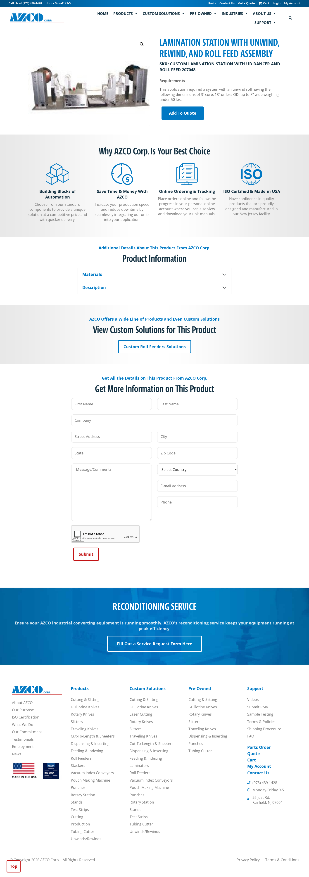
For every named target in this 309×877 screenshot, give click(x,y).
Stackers (78, 765)
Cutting (77, 816)
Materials (92, 274)
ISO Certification (25, 717)
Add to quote (182, 113)
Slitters (77, 721)
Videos (253, 699)
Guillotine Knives (85, 706)
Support (262, 22)
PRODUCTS (123, 13)
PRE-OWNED (201, 13)
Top (13, 866)
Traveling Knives (84, 728)
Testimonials (23, 739)
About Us (262, 13)
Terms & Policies (261, 721)
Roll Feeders (81, 758)
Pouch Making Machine (90, 780)
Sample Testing (260, 714)
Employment (23, 746)
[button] (142, 44)
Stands (77, 802)
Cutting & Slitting (85, 699)
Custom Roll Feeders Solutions (155, 346)
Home (102, 13)
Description (94, 287)
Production (80, 824)
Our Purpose (23, 709)
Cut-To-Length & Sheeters (93, 736)
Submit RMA (257, 706)
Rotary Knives (82, 714)
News (16, 754)
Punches (78, 787)
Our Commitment (27, 731)
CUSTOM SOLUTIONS (161, 13)
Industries (232, 13)
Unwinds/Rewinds (86, 838)
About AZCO (22, 702)
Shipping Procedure (264, 728)
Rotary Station (83, 794)
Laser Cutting (141, 714)
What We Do (22, 724)
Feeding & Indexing (87, 750)
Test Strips (80, 809)
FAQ (250, 736)
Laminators (139, 765)
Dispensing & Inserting (90, 743)
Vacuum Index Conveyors (92, 772)
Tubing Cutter (82, 831)
